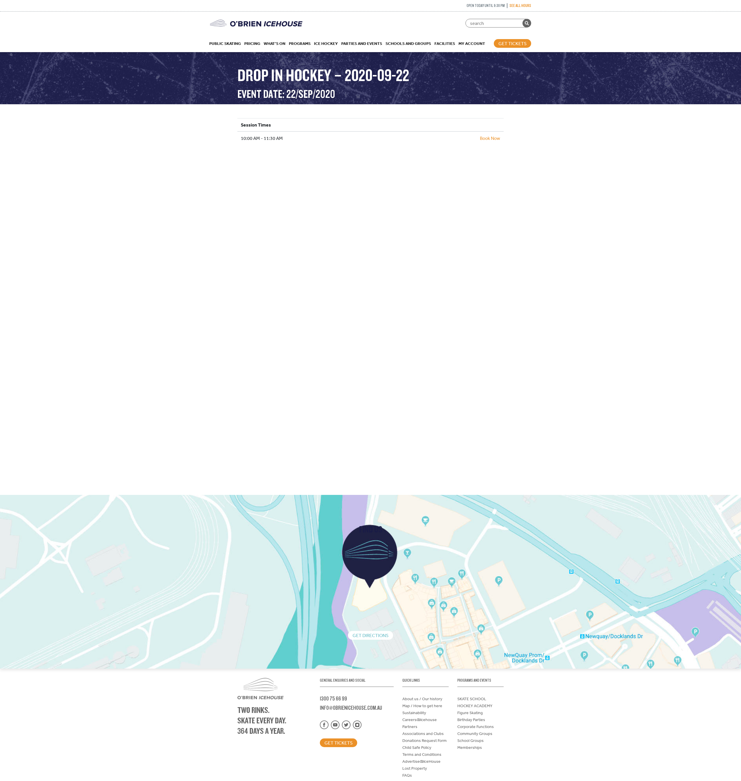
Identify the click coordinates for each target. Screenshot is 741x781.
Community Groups (474, 733)
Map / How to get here (422, 705)
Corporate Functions (475, 726)
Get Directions (370, 635)
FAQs (407, 775)
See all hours (520, 5)
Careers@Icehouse (419, 719)
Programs (300, 43)
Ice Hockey (326, 43)
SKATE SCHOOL (471, 698)
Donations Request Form (424, 740)
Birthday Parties (471, 719)
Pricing (252, 43)
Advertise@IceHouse (421, 761)
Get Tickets (512, 43)
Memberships (469, 747)
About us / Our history (422, 698)
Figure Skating (470, 712)
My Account (471, 43)
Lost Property (414, 768)
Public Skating (225, 43)
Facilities (444, 43)
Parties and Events (361, 43)
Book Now (490, 138)
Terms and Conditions (421, 754)
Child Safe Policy (416, 747)
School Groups (470, 740)
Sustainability (414, 712)
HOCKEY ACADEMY (474, 705)
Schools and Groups (408, 43)
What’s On (274, 43)
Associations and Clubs (423, 733)
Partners (409, 726)
